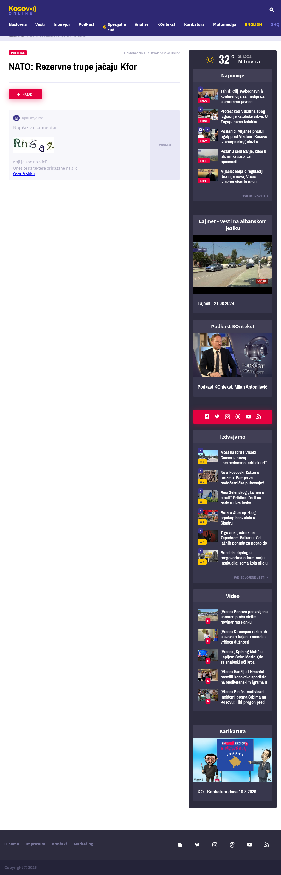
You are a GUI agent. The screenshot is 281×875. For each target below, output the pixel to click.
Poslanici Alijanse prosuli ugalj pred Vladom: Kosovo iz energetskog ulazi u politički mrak (233, 136)
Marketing (83, 843)
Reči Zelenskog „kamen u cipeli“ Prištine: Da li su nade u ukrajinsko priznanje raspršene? (233, 498)
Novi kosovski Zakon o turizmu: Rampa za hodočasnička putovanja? (233, 478)
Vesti (40, 24)
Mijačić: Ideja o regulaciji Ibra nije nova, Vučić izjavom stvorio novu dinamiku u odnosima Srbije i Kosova (233, 176)
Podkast (86, 24)
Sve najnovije (253, 196)
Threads (238, 416)
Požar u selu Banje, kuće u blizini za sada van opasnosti (233, 156)
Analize (141, 24)
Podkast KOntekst (233, 326)
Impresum (35, 843)
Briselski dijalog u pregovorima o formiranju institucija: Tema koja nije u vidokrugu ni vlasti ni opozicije (233, 558)
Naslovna (18, 24)
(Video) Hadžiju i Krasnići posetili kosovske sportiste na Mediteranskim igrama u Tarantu (233, 677)
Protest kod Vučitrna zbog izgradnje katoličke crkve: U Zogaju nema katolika (233, 116)
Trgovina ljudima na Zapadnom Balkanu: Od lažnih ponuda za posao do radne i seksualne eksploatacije (233, 538)
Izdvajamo (232, 436)
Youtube (248, 416)
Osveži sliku (24, 173)
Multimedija (224, 24)
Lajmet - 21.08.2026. (232, 274)
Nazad (27, 94)
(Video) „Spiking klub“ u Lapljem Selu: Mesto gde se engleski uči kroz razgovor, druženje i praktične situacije (233, 657)
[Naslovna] (22, 10)
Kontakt (59, 843)
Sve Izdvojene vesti (249, 577)
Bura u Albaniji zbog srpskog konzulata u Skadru (233, 518)
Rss (258, 416)
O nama (11, 843)
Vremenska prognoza (232, 59)
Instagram (227, 416)
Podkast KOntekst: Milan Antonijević (232, 365)
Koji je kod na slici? (30, 161)
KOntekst (166, 24)
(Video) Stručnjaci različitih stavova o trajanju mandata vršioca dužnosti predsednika (233, 637)
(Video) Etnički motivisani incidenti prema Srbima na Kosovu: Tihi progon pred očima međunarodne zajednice (233, 697)
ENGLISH (253, 24)
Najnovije (232, 75)
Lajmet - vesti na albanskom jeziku (233, 224)
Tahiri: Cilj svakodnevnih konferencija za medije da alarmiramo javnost (233, 96)
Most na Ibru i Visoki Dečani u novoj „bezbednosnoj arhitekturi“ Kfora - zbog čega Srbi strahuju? (233, 457)
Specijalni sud (117, 26)
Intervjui (62, 24)
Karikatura (194, 24)
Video (233, 595)
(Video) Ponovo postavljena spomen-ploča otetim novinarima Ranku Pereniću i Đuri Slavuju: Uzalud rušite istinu (233, 617)
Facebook (206, 416)
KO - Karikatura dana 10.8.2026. (232, 769)
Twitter (217, 416)
